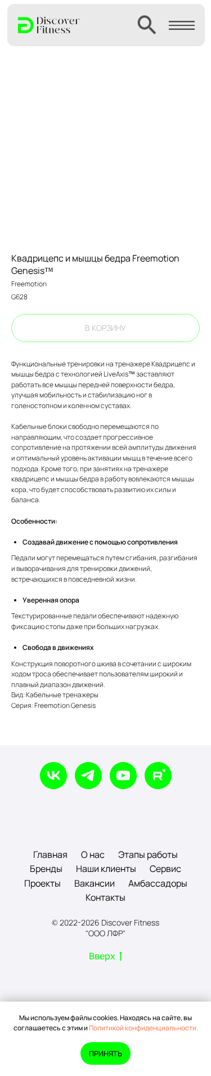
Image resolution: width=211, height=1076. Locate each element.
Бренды (46, 868)
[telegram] (88, 775)
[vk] (53, 775)
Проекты (42, 883)
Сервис (165, 868)
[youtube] (123, 775)
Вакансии (94, 883)
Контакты (105, 897)
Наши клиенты (106, 868)
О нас (93, 854)
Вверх (102, 956)
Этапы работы (148, 854)
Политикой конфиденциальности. (143, 1028)
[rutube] (158, 775)
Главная (50, 854)
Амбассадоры (157, 883)
